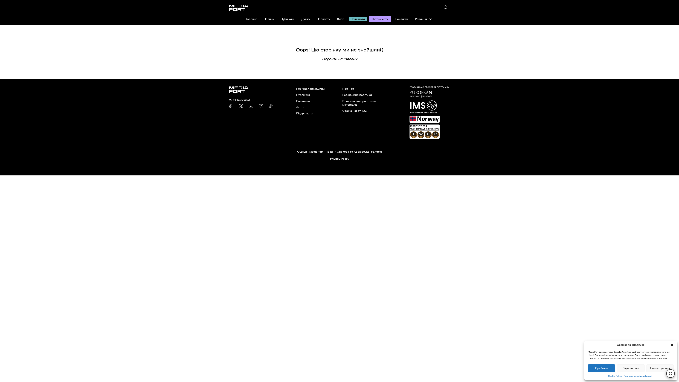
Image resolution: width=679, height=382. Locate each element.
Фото (340, 19)
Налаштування (660, 368)
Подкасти (323, 19)
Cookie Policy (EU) (354, 110)
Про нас (348, 88)
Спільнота (357, 19)
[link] (231, 106)
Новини (269, 19)
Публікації (288, 19)
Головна (251, 19)
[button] (672, 345)
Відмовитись (631, 368)
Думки (306, 19)
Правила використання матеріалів (359, 103)
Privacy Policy (339, 158)
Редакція (421, 19)
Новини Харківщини (310, 88)
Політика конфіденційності (638, 376)
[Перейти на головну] (238, 7)
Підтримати (380, 19)
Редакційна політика (357, 95)
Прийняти (601, 368)
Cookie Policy (615, 376)
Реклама (401, 19)
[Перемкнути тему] (670, 373)
